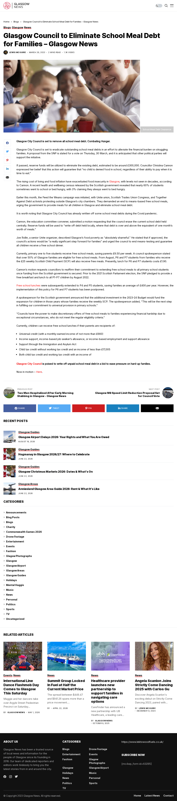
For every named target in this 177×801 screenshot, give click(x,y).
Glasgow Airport (16, 565)
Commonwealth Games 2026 (24, 531)
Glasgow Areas (15, 570)
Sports (10, 609)
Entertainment (15, 541)
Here (39, 371)
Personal (11, 599)
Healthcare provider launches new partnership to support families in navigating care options (108, 691)
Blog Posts (13, 517)
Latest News (152, 795)
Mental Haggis (15, 585)
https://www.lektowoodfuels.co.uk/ (142, 741)
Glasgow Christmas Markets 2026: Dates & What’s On (55, 471)
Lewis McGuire (17, 52)
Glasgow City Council (29, 363)
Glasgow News (16, 712)
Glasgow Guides (16, 575)
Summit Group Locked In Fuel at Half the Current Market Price (66, 685)
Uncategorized (15, 618)
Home (6, 21)
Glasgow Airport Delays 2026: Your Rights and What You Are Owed (63, 437)
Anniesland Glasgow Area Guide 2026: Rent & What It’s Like (58, 489)
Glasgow (114, 181)
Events (10, 546)
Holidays (11, 580)
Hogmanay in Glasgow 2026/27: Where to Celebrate (54, 454)
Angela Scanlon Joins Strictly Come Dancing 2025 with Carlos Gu (154, 685)
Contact (168, 795)
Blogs (16, 21)
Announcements (16, 512)
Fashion (11, 551)
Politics (11, 604)
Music (10, 589)
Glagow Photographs (19, 555)
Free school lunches (28, 285)
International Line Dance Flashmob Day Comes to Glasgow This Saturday (21, 687)
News (9, 594)
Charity (10, 526)
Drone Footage (15, 536)
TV (8, 614)
